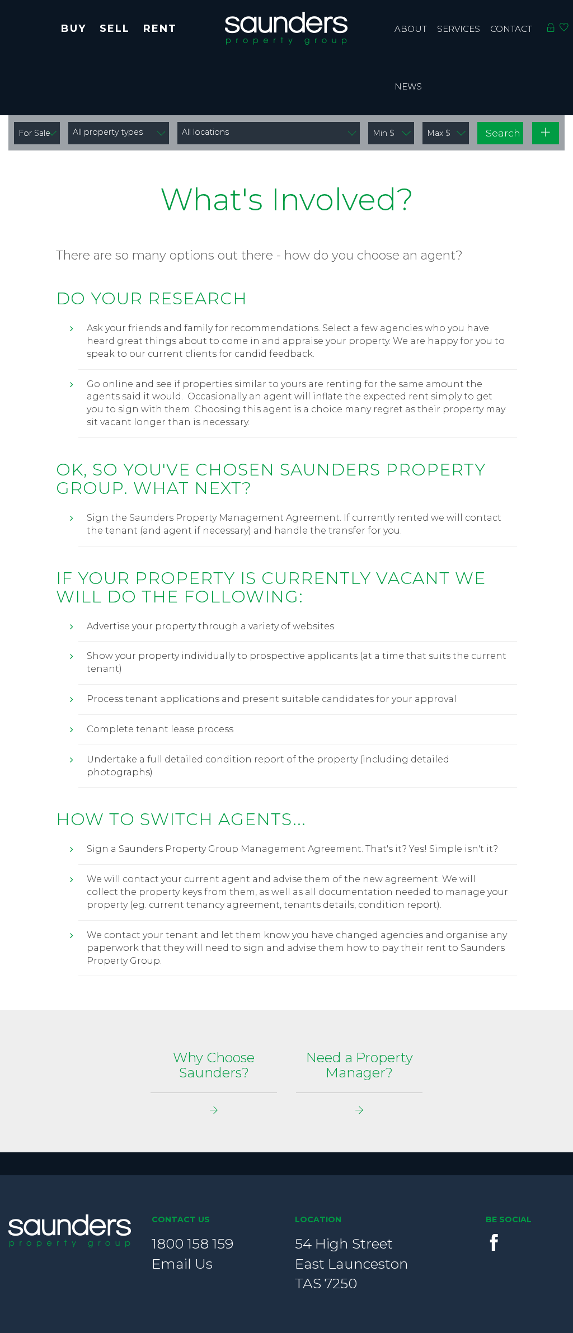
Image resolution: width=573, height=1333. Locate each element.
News (408, 86)
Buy (73, 28)
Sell (115, 28)
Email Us (182, 1263)
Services (458, 28)
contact (511, 28)
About (410, 28)
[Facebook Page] (494, 1242)
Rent (160, 28)
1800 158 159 (192, 1243)
